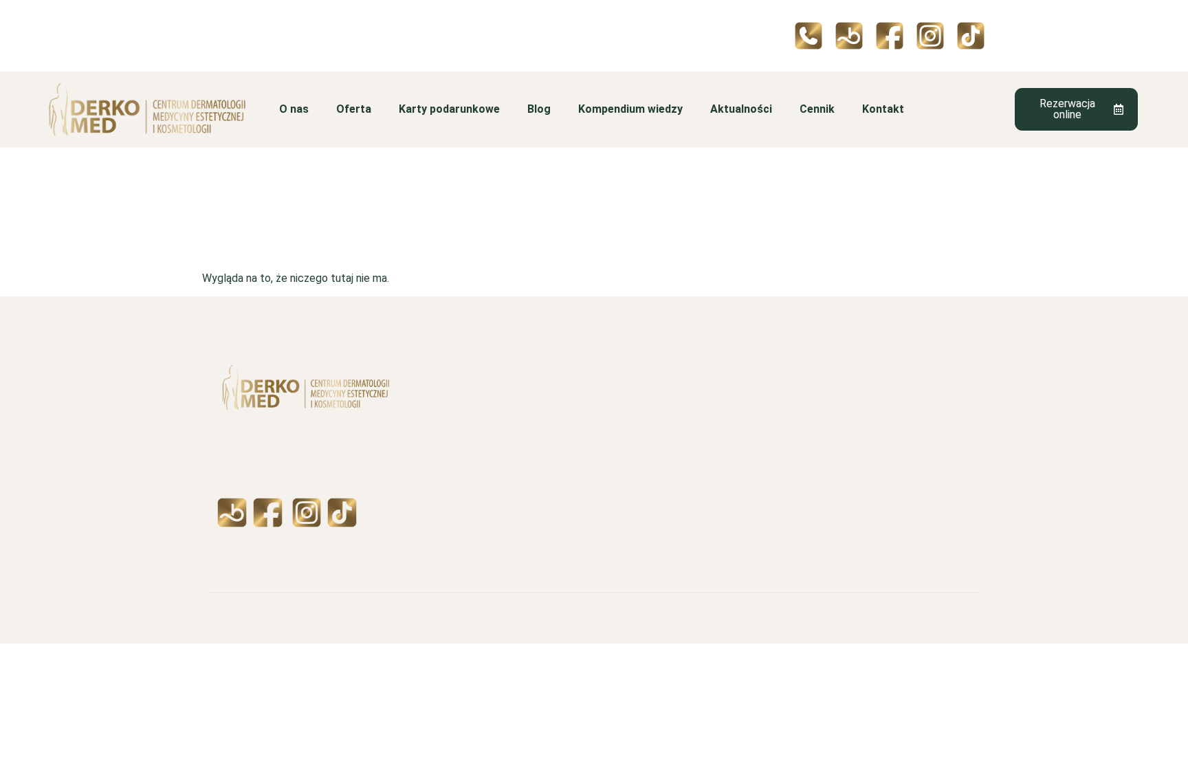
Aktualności (741, 109)
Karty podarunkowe (449, 109)
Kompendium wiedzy (630, 109)
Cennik (817, 109)
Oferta (353, 109)
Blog (539, 109)
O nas (294, 109)
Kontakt (883, 109)
